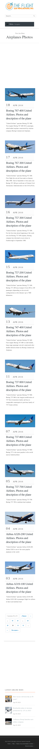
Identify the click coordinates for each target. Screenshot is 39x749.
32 (23, 625)
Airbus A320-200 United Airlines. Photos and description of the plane (19, 538)
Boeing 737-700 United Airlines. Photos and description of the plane (19, 490)
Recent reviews (29, 746)
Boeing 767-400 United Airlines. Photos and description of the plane (19, 114)
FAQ (13, 743)
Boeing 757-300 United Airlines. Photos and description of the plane (19, 221)
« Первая (23, 616)
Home (9, 743)
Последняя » (15, 630)
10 (12, 620)
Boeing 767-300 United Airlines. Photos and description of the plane (19, 166)
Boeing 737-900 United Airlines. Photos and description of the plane (19, 386)
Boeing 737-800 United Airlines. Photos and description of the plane (19, 440)
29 (7, 625)
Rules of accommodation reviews (24, 743)
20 (17, 620)
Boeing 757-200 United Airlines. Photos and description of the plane (19, 276)
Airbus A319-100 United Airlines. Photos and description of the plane (19, 587)
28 (27, 620)
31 (18, 625)
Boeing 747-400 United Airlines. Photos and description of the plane (19, 331)
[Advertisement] (19, 67)
